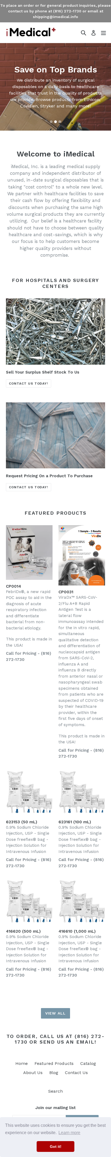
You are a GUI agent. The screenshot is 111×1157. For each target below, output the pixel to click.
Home (21, 1063)
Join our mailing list (55, 1107)
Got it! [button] (55, 1146)
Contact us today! (28, 383)
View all (55, 1013)
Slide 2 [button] (55, 121)
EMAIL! (86, 1042)
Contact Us (76, 1072)
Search (55, 1091)
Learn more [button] (69, 1132)
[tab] (51, 121)
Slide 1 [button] (51, 121)
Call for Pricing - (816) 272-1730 (28, 656)
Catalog (88, 1063)
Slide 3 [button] (59, 121)
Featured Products (54, 1063)
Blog (53, 1072)
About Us (33, 1072)
